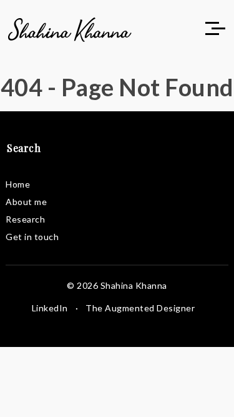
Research (25, 219)
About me (26, 201)
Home (18, 184)
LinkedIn (50, 308)
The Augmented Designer (140, 308)
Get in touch (32, 236)
